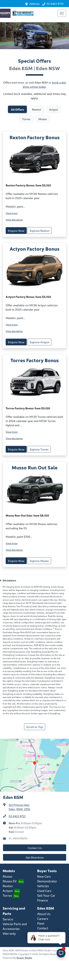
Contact (42, 928)
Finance (42, 900)
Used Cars (44, 890)
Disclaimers (9, 580)
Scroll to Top (34, 727)
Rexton (8, 886)
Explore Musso (39, 561)
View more (12, 213)
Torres (7, 895)
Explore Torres (39, 449)
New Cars (44, 876)
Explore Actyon (39, 342)
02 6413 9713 (55, 3)
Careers (42, 918)
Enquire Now (16, 230)
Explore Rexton (39, 230)
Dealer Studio (24, 957)
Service (8, 919)
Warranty (9, 933)
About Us (43, 914)
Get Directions (35, 857)
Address (34, 3)
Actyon (8, 890)
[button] (61, 13)
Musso (7, 876)
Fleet (40, 923)
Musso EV (10, 881)
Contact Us (35, 848)
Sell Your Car (46, 895)
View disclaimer (14, 219)
